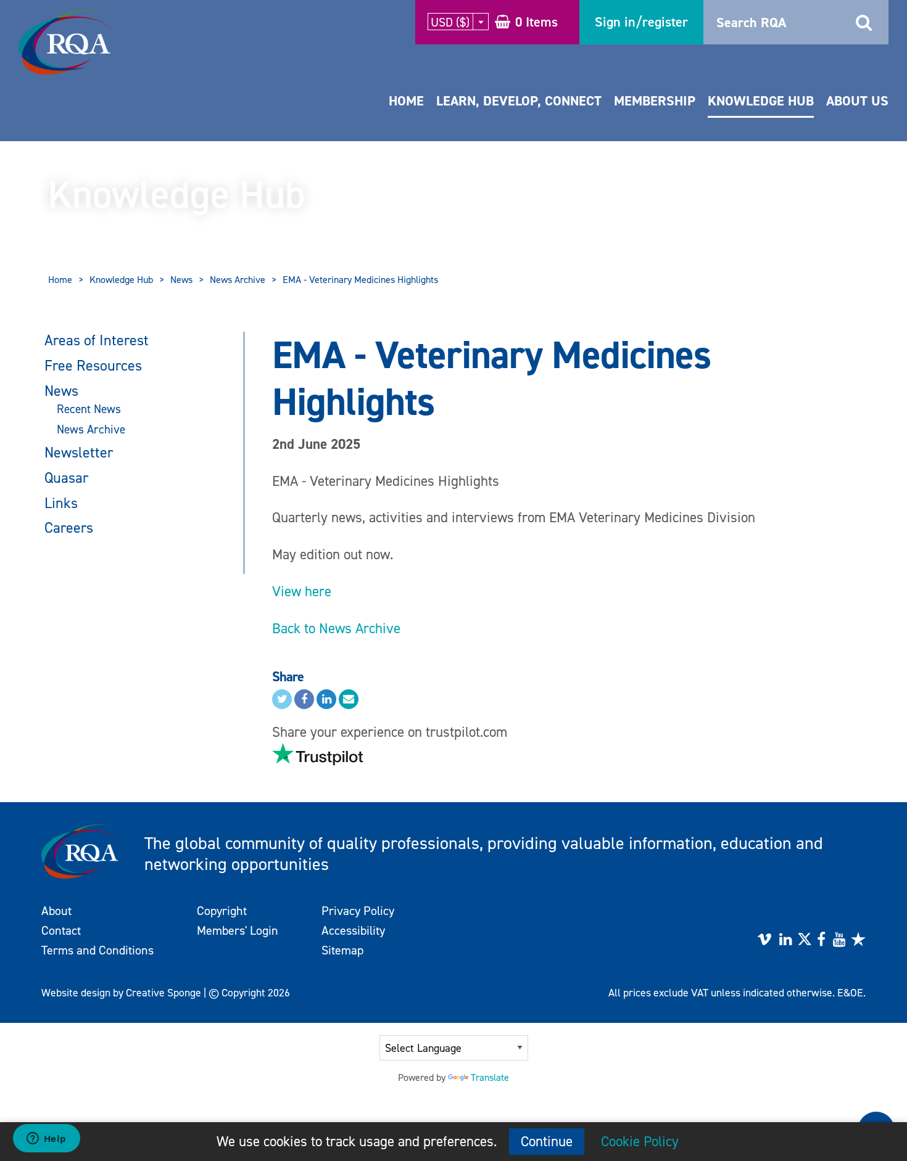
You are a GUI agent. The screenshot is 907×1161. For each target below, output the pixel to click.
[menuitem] (406, 113)
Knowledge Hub (761, 101)
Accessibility (353, 930)
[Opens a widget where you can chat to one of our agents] (46, 1139)
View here (301, 591)
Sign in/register (641, 22)
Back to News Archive (336, 628)
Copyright (222, 911)
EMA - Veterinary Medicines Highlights (360, 279)
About (56, 911)
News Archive (237, 279)
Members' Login (237, 930)
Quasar (66, 478)
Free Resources (93, 365)
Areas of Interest (96, 340)
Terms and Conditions (97, 950)
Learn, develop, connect (519, 101)
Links (61, 503)
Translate (490, 1077)
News (181, 279)
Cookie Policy (640, 1141)
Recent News (89, 409)
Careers (68, 528)
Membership (654, 101)
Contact (61, 930)
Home (406, 101)
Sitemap (342, 950)
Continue (547, 1141)
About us (857, 101)
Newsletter (78, 452)
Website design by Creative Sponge (121, 992)
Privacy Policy (357, 911)
